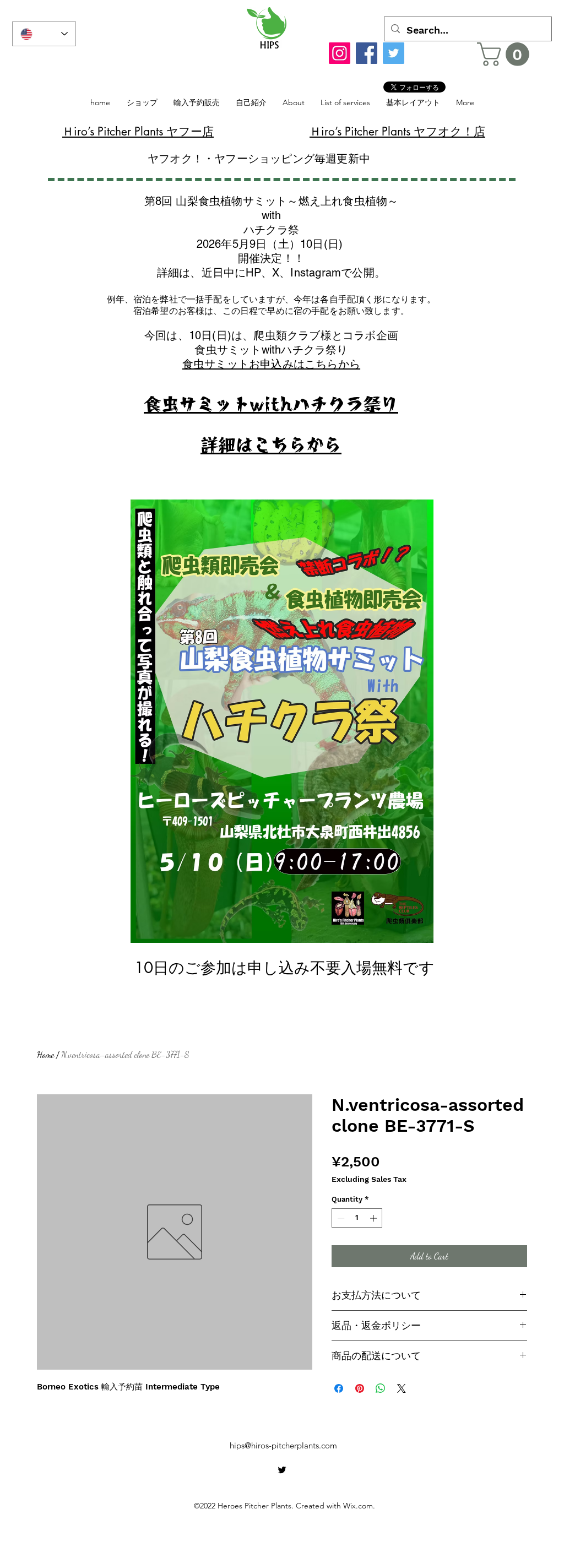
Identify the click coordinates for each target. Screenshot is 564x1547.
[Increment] (374, 1218)
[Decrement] (339, 1218)
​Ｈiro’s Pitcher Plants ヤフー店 (138, 131)
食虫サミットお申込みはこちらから (271, 364)
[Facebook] (366, 53)
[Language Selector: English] (44, 33)
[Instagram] (339, 53)
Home (45, 1054)
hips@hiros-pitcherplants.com (283, 1445)
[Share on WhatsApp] (380, 1388)
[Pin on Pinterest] (359, 1388)
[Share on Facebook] (338, 1388)
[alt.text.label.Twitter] (282, 1469)
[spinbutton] (357, 1218)
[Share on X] (401, 1388)
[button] (506, 54)
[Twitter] (393, 53)
